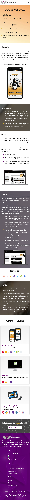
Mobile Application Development (16, 468)
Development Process (13, 482)
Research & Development (14, 488)
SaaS (9, 463)
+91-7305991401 (14, 453)
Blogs (9, 476)
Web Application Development (15, 466)
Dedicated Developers (13, 485)
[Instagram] (15, 495)
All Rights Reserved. (21, 491)
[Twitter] (6, 495)
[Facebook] (10, 495)
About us (10, 480)
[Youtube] (19, 495)
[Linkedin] (24, 495)
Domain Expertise (12, 471)
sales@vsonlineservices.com (17, 451)
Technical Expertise (12, 473)
